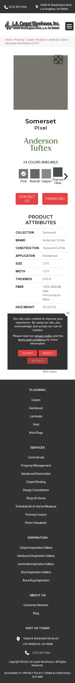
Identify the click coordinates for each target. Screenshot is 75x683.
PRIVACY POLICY (32, 673)
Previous (15, 174)
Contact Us (27, 199)
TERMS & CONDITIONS (57, 673)
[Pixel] (23, 174)
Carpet (30, 39)
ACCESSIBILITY (12, 673)
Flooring (19, 39)
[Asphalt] (35, 174)
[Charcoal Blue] (58, 172)
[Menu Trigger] (69, 26)
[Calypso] (46, 174)
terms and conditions (32, 339)
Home (8, 39)
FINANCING (55, 199)
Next (65, 174)
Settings (37, 360)
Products (41, 39)
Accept (27, 353)
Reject (48, 353)
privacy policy (43, 336)
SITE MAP (37, 676)
